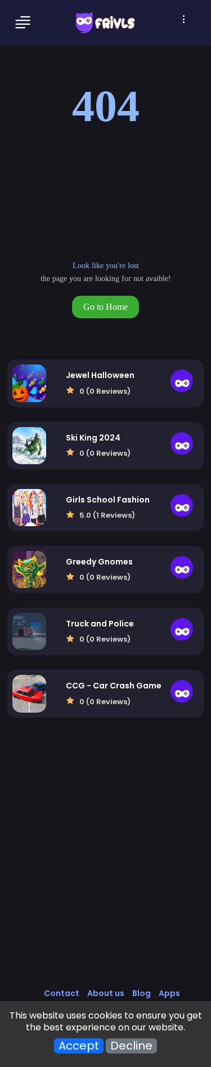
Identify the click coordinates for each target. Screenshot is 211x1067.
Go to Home (105, 307)
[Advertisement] (105, 864)
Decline (131, 1045)
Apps (169, 993)
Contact (61, 993)
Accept (79, 1045)
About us (105, 993)
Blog (141, 993)
